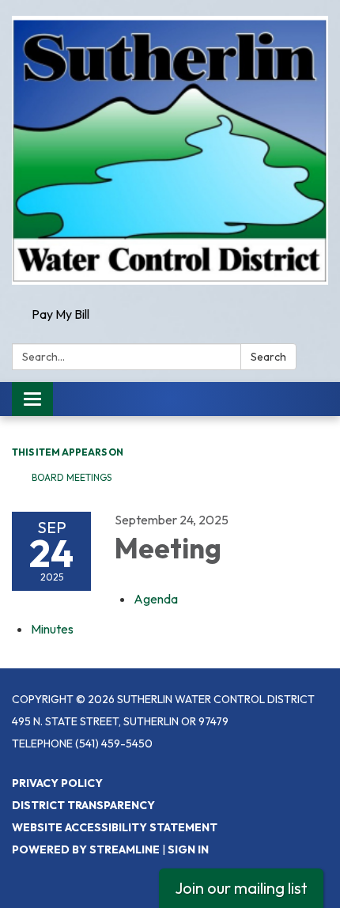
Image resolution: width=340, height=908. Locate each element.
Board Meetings (71, 477)
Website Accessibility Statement (114, 827)
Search (268, 357)
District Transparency (83, 805)
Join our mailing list (241, 888)
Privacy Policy (57, 783)
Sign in (188, 849)
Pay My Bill (60, 314)
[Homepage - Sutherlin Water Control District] (170, 150)
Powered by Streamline (86, 849)
